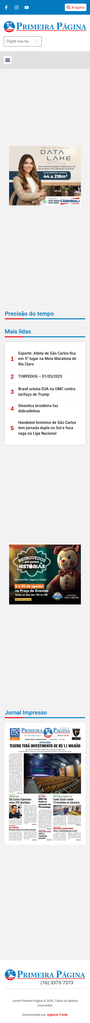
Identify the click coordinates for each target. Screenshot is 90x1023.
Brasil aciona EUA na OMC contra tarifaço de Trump (46, 391)
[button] (8, 60)
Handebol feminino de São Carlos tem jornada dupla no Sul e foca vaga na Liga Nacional (47, 428)
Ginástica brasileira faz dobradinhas (38, 408)
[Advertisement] (45, 261)
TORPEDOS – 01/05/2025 (40, 376)
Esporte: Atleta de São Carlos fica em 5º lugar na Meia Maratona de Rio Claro (47, 358)
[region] (45, 998)
